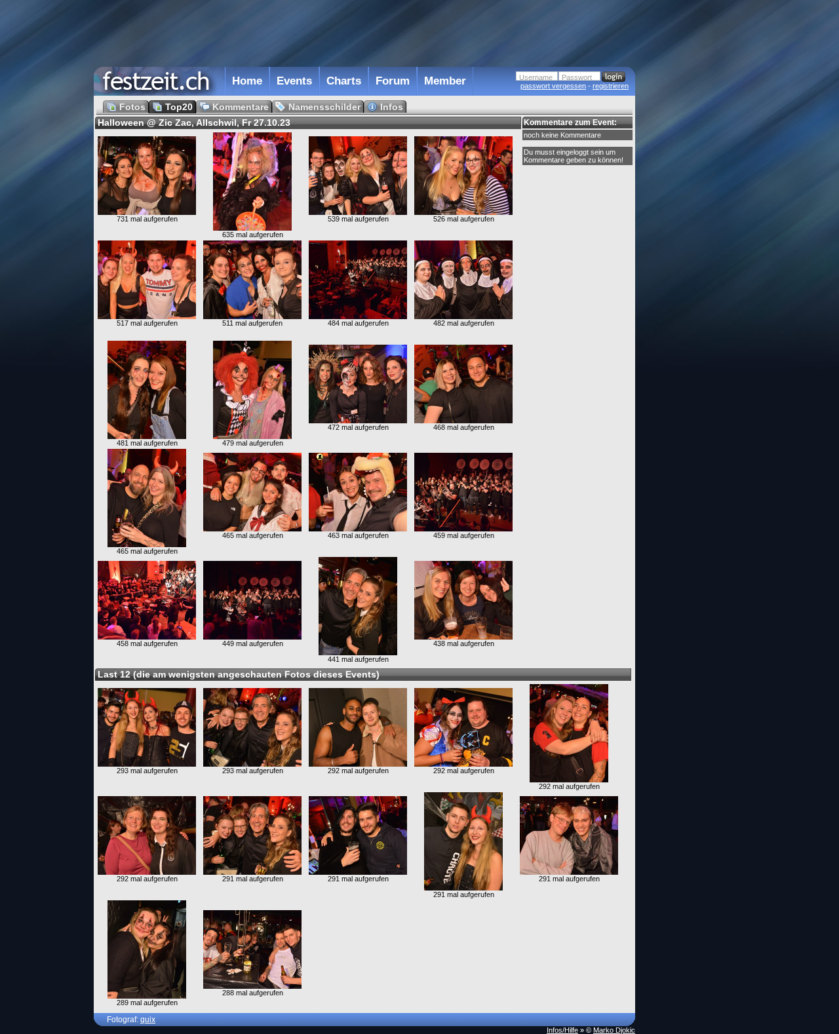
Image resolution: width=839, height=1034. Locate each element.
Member (445, 81)
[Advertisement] (692, 264)
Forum (393, 81)
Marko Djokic (614, 1030)
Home (247, 81)
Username (536, 77)
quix (147, 1019)
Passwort (577, 77)
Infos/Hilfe (562, 1030)
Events (294, 81)
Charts (343, 81)
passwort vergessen (553, 86)
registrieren (611, 86)
